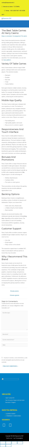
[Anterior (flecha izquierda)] (2, 445)
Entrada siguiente (14, 295)
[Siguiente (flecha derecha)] (8, 445)
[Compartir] (14, 442)
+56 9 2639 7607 (14, 10)
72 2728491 (16, 6)
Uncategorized (16, 36)
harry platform (7, 60)
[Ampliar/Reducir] (2, 442)
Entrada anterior (14, 291)
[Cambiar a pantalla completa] (8, 442)
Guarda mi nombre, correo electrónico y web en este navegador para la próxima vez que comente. (14, 360)
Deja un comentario (7, 36)
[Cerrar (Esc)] (20, 442)
